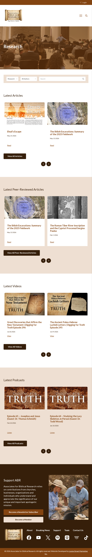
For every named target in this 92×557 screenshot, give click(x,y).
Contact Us (78, 530)
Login (84, 2)
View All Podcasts (15, 443)
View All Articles (15, 156)
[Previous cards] (43, 164)
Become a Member (23, 519)
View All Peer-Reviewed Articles (21, 253)
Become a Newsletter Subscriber (23, 512)
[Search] (86, 15)
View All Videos (15, 347)
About (30, 530)
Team (66, 530)
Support (57, 530)
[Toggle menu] (81, 15)
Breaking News (43, 530)
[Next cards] (48, 164)
